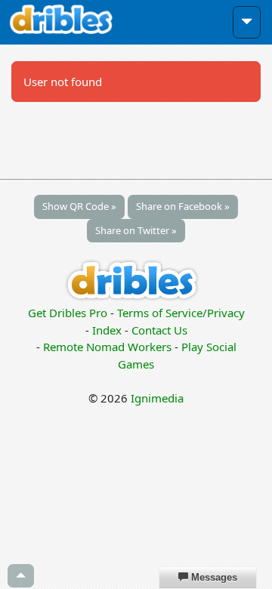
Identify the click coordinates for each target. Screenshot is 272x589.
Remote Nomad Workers (109, 346)
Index (107, 330)
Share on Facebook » (183, 206)
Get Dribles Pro (69, 312)
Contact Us (159, 330)
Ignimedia (157, 398)
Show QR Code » (79, 206)
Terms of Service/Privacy (181, 312)
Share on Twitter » (136, 230)
